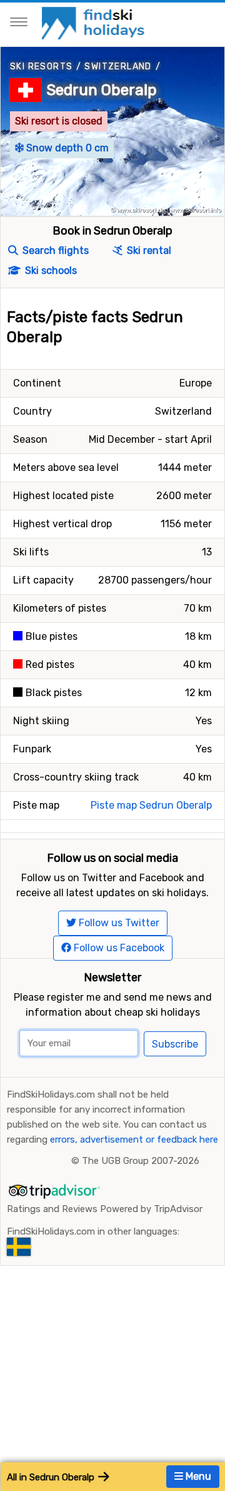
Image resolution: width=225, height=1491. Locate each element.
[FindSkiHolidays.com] (95, 22)
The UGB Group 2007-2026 (140, 1160)
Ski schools (49, 270)
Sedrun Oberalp (101, 90)
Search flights (54, 250)
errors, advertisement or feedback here (134, 1139)
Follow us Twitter (117, 923)
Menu (197, 1476)
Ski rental (147, 250)
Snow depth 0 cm (66, 148)
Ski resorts (41, 66)
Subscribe (175, 1044)
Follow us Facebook (117, 948)
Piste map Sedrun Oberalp (151, 805)
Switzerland (117, 66)
